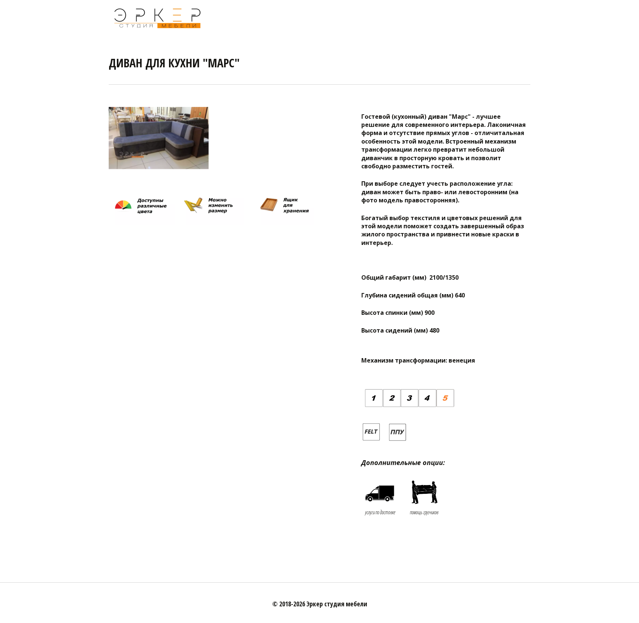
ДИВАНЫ (351, 17)
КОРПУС (443, 17)
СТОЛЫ (469, 17)
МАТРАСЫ (413, 17)
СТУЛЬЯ (495, 17)
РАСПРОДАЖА (314, 17)
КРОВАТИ (381, 17)
